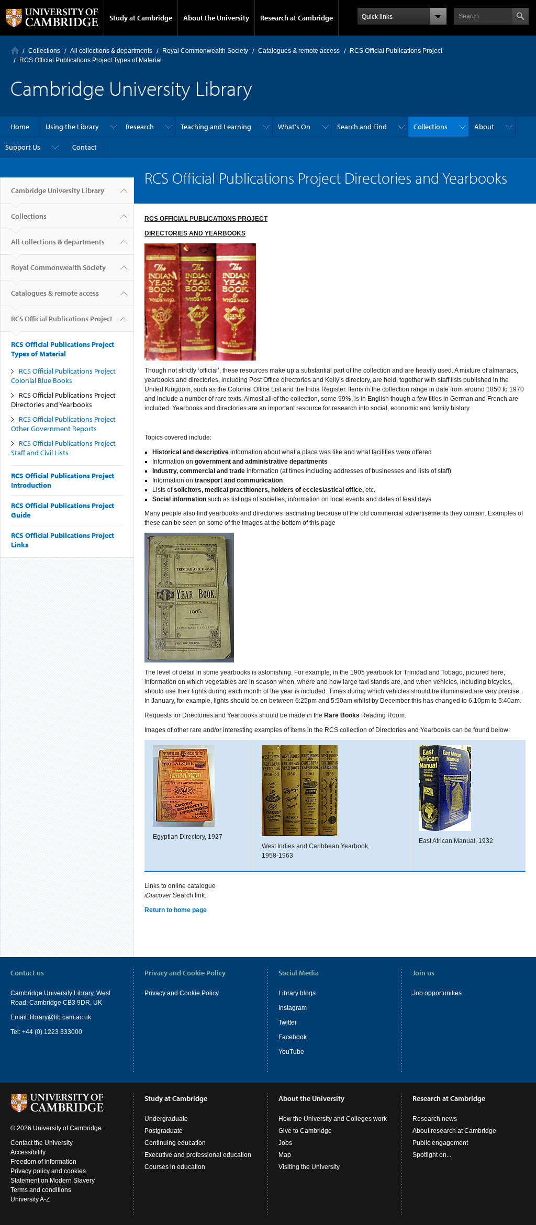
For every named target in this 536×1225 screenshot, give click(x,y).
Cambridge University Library (57, 190)
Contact (84, 147)
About (484, 126)
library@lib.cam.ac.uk (60, 1017)
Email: (20, 1017)
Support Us (22, 147)
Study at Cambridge (140, 18)
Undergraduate (166, 1118)
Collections (44, 50)
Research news (434, 1118)
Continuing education (175, 1143)
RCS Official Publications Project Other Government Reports (63, 423)
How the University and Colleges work (332, 1118)
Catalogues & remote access (299, 50)
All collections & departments (111, 50)
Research (140, 126)
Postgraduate (163, 1130)
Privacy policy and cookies (48, 1171)
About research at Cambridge (454, 1130)
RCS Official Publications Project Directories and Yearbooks (63, 399)
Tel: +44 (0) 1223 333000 (46, 1032)
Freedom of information (43, 1161)
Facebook (292, 1037)
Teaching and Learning (216, 126)
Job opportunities (437, 993)
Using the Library (72, 126)
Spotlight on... (431, 1155)
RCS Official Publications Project (396, 50)
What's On (294, 126)
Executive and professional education (197, 1155)
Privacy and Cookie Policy (181, 993)
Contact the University (41, 1143)
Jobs (285, 1143)
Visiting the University (309, 1167)
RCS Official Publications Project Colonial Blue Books (63, 375)
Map (284, 1155)
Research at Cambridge (296, 18)
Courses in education (174, 1167)
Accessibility (28, 1152)
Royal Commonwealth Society (205, 50)
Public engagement (440, 1143)
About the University (216, 18)
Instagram (292, 1008)
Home (14, 50)
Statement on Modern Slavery (52, 1180)
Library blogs (297, 993)
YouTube (291, 1051)
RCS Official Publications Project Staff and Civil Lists (63, 448)
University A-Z (30, 1199)
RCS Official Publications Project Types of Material (90, 60)
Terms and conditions (40, 1190)
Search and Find (362, 126)
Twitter (287, 1022)
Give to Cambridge (305, 1130)
